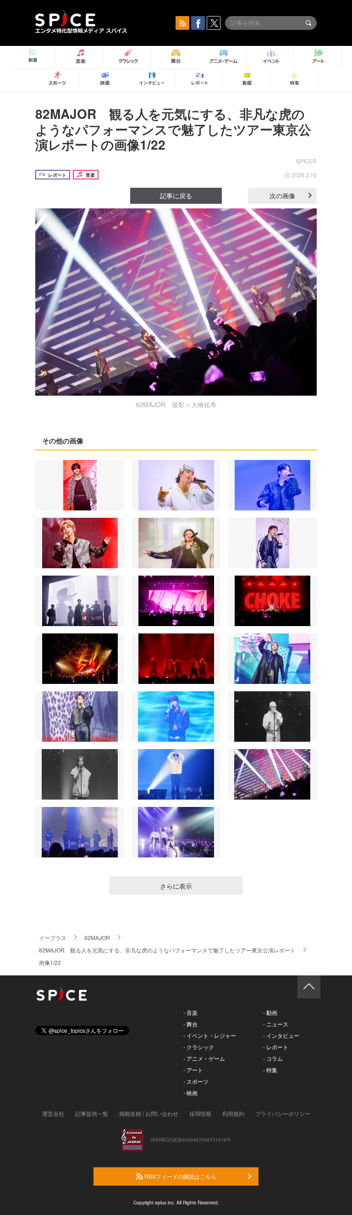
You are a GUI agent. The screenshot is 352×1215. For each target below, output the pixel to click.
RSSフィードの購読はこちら (179, 1176)
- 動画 (270, 1012)
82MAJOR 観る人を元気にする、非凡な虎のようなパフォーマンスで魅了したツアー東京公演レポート (167, 950)
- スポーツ (196, 1081)
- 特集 (270, 1070)
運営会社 (53, 1113)
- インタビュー (281, 1035)
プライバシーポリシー (282, 1113)
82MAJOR (97, 937)
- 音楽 (190, 1012)
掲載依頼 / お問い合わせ (148, 1113)
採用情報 (200, 1113)
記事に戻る (176, 195)
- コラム (273, 1058)
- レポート (275, 1047)
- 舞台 (190, 1024)
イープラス (52, 937)
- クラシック (198, 1047)
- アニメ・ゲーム (204, 1058)
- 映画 (190, 1093)
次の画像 (282, 195)
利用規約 (233, 1113)
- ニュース (275, 1024)
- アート (193, 1070)
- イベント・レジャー (209, 1035)
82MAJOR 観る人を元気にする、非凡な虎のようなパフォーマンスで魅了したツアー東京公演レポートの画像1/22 (173, 129)
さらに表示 (176, 885)
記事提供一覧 (91, 1113)
